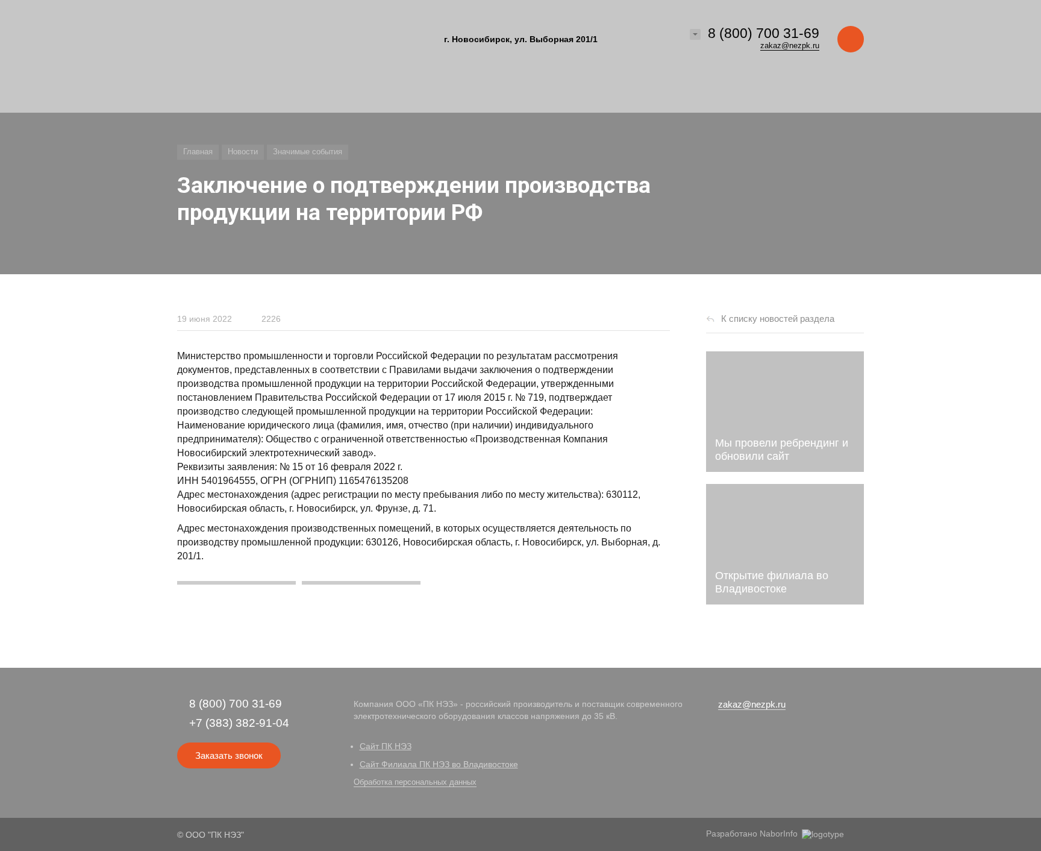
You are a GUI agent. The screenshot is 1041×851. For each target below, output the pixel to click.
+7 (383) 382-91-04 (239, 723)
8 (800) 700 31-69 (763, 33)
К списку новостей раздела (777, 318)
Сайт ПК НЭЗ (385, 746)
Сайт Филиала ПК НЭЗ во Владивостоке (439, 764)
